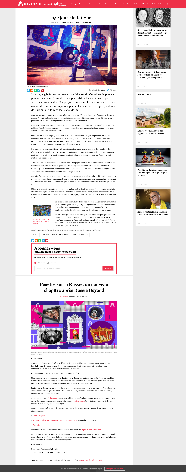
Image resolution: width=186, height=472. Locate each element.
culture (50, 452)
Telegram (113, 90)
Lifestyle (74, 4)
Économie (83, 4)
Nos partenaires (144, 94)
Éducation (146, 4)
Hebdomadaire (41, 263)
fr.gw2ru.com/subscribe (91, 430)
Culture (92, 4)
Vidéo (154, 4)
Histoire (100, 4)
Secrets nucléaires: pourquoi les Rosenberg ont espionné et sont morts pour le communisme (152, 33)
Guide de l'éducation (80, 235)
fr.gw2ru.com (79, 401)
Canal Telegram (39, 416)
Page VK (36, 425)
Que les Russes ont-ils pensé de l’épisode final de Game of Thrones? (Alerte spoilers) (151, 75)
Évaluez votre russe (60, 235)
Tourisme (109, 4)
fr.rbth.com (52, 398)
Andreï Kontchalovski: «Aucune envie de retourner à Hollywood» (152, 213)
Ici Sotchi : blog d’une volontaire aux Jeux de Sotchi (41, 221)
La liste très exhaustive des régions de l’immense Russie (150, 132)
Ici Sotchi (45, 235)
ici (87, 469)
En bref (161, 4)
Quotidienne (53, 263)
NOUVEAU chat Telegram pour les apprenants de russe (55, 420)
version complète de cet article (90, 460)
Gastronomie (120, 4)
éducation (61, 452)
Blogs (35, 235)
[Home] (20, 4)
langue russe (38, 452)
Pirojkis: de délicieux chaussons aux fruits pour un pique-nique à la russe (152, 173)
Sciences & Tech (133, 4)
